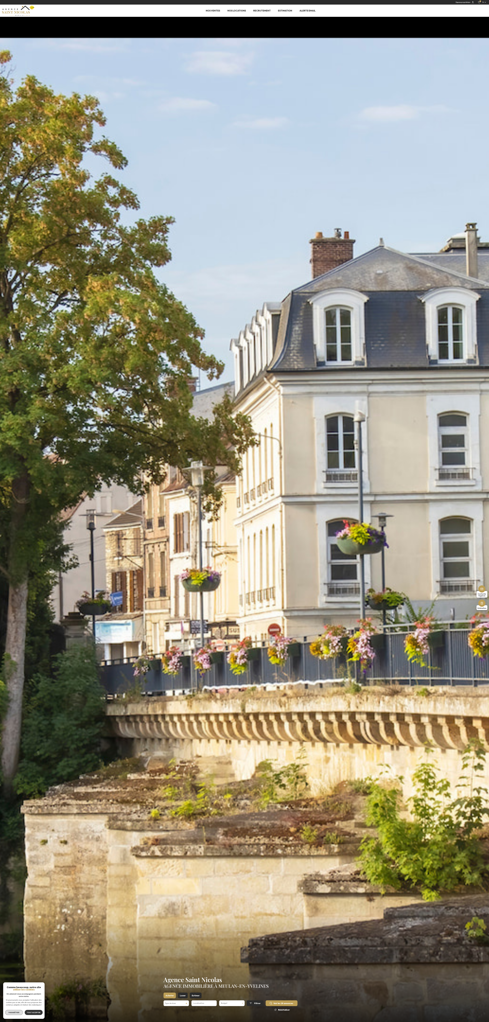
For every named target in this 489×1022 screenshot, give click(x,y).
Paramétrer (14, 1012)
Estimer (196, 995)
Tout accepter (33, 1012)
